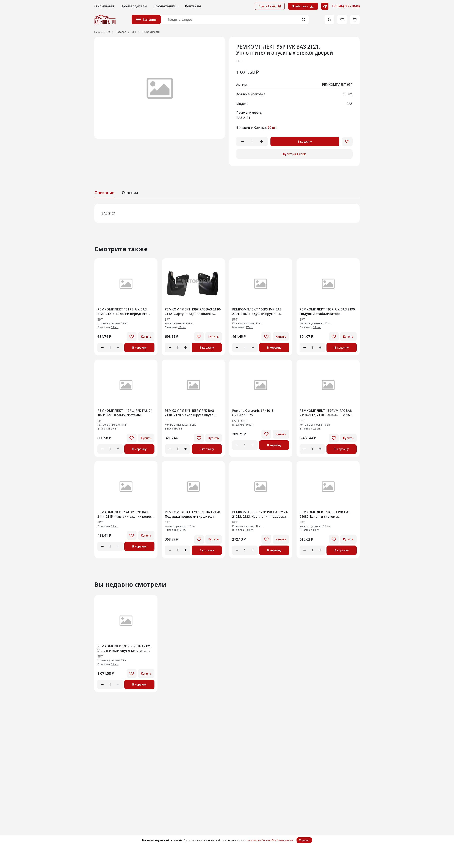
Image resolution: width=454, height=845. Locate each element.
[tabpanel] (227, 213)
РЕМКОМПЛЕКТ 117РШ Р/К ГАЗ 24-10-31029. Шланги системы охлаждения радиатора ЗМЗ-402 (125, 412)
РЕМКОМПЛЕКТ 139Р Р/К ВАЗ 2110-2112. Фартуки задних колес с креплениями (193, 311)
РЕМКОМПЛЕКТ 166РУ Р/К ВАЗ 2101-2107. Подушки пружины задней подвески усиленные (256, 311)
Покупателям (164, 6)
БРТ (133, 32)
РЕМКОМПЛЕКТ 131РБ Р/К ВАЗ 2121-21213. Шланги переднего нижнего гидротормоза (122, 311)
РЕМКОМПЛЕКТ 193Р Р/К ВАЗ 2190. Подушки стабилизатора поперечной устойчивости (327, 311)
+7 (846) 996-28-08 (346, 6)
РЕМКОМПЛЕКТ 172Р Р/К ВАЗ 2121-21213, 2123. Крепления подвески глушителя (260, 514)
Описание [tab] (104, 192)
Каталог (149, 19)
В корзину (305, 142)
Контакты (193, 6)
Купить (146, 336)
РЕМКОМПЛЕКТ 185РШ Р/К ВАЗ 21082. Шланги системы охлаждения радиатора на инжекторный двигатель (325, 514)
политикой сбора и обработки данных (270, 840)
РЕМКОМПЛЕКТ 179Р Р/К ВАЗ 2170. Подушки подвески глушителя (193, 514)
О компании (104, 6)
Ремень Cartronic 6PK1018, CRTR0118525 (253, 412)
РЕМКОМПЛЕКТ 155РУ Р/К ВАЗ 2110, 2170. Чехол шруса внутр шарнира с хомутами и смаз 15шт (192, 412)
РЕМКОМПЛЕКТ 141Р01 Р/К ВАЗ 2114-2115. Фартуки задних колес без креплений (124, 514)
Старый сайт (268, 6)
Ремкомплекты (151, 32)
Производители (133, 6)
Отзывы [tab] (130, 192)
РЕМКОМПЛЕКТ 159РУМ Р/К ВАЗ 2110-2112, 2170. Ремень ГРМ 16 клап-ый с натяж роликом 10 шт (326, 412)
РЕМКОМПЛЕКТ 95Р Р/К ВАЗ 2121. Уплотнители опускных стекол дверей (124, 648)
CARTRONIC (240, 421)
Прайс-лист (300, 6)
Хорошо (304, 840)
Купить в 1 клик (294, 154)
